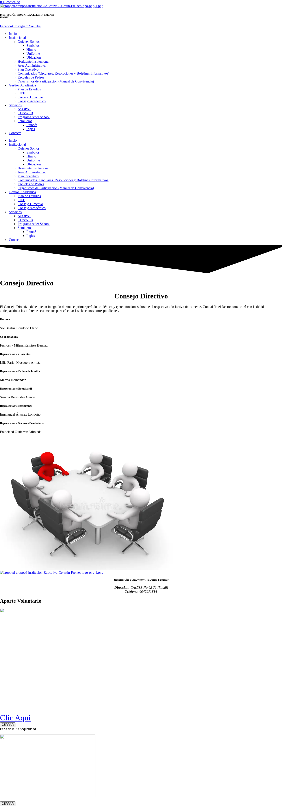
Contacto (15, 133)
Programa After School (34, 117)
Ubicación (33, 57)
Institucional (17, 37)
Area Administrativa (32, 65)
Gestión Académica (22, 85)
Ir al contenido (10, 2)
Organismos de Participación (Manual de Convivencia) (56, 81)
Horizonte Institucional (33, 61)
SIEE (21, 93)
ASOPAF (24, 109)
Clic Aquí (15, 717)
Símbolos (32, 45)
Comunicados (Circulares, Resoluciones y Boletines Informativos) (63, 73)
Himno (31, 49)
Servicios (15, 105)
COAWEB (25, 113)
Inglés (30, 129)
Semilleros (25, 121)
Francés (31, 125)
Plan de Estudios (29, 89)
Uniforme (33, 53)
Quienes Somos (28, 41)
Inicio (13, 34)
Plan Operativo (28, 69)
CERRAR (8, 724)
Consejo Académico (32, 101)
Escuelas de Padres (31, 77)
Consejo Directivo (30, 97)
